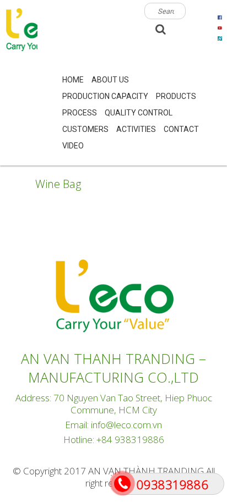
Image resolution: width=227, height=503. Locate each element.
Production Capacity (105, 96)
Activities (136, 129)
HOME (73, 79)
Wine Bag (58, 183)
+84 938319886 (130, 439)
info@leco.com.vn (126, 424)
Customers (85, 129)
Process (79, 112)
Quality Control (138, 112)
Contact (181, 129)
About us (110, 79)
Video (73, 145)
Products (176, 96)
